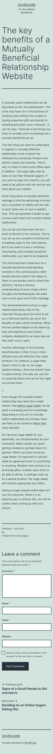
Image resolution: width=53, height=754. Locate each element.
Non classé (22, 535)
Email (6, 620)
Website (6, 636)
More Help (40, 423)
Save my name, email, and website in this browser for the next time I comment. (26, 654)
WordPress (30, 742)
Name (6, 603)
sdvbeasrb (27, 5)
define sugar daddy (29, 405)
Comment (8, 571)
